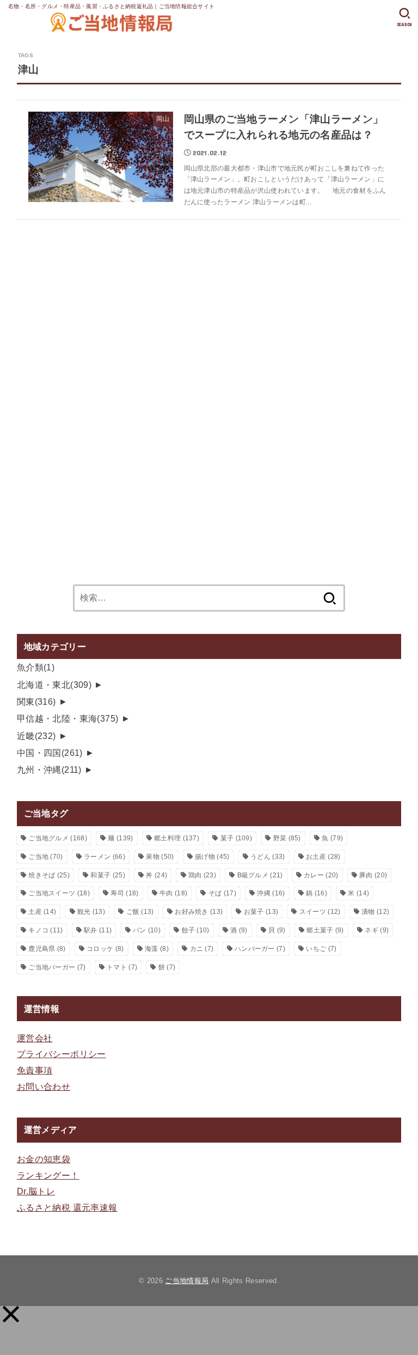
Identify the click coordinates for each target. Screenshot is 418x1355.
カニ (202, 949)
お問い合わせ (43, 1086)
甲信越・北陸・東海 (68, 718)
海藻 (157, 949)
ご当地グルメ (57, 838)
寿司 (124, 893)
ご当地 (45, 856)
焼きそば (49, 875)
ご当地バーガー (56, 967)
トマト (122, 967)
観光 (91, 911)
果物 (160, 856)
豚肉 (373, 875)
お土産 (323, 856)
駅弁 (98, 930)
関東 (36, 701)
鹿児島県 (46, 949)
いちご (321, 949)
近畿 (36, 736)
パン (147, 930)
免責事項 (35, 1070)
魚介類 (36, 667)
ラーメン (104, 856)
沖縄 (271, 893)
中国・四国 (50, 753)
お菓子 (261, 911)
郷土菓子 (324, 930)
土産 (42, 911)
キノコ (45, 930)
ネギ (377, 930)
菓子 (236, 838)
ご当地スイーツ (59, 893)
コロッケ (105, 949)
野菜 (287, 838)
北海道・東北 (54, 684)
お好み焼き (199, 911)
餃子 (196, 930)
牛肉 (173, 893)
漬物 (375, 911)
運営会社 (35, 1038)
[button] (11, 1314)
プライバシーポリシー (61, 1054)
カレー (321, 875)
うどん (267, 856)
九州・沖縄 (49, 769)
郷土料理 (176, 838)
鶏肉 (202, 875)
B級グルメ (260, 875)
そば (222, 893)
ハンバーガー (260, 949)
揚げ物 (212, 856)
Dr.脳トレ (36, 1191)
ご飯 (140, 911)
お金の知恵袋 (43, 1159)
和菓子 (107, 875)
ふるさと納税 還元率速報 (67, 1207)
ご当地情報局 (186, 1281)
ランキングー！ (48, 1175)
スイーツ (320, 911)
